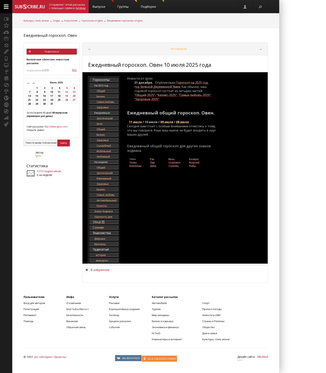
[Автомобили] (6, 32)
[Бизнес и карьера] (6, 38)
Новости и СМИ (211, 315)
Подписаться (52, 51)
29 (36, 103)
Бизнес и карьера (162, 321)
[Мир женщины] (6, 52)
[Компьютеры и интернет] (6, 65)
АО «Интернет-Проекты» (50, 357)
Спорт (206, 303)
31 (51, 103)
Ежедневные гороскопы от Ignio (125, 20)
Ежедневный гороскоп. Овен (50, 35)
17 (51, 95)
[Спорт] (6, 98)
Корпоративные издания (124, 309)
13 (74, 92)
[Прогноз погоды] (6, 91)
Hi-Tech (156, 333)
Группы (122, 7)
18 (59, 95)
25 (59, 99)
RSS (74, 70)
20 (74, 95)
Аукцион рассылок (120, 321)
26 (66, 99)
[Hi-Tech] (6, 58)
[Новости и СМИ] (6, 78)
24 (51, 99)
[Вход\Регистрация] (245, 6)
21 (29, 99)
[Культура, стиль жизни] (6, 71)
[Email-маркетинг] (6, 124)
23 (44, 99)
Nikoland (262, 356)
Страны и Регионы (213, 321)
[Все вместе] (6, 19)
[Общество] (6, 85)
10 (51, 92)
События (114, 327)
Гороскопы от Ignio (92, 20)
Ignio (38, 155)
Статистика (37, 165)
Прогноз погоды (212, 309)
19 (66, 95)
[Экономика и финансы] (6, 118)
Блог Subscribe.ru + (77, 309)
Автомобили (159, 303)
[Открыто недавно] (6, 25)
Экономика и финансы (165, 327)
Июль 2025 (56, 82)
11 (59, 92)
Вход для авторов (34, 303)
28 (29, 103)
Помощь (29, 321)
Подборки (148, 7)
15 (36, 95)
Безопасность (74, 315)
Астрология (70, 20)
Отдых (56, 20)
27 (74, 99)
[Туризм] (6, 111)
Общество (208, 327)
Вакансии (72, 321)
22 (36, 99)
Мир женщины (160, 315)
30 (44, 103)
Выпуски (98, 7)
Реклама (114, 303)
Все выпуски (179, 49)
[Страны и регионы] (6, 104)
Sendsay (114, 315)
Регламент (30, 315)
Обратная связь (76, 327)
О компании (73, 303)
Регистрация (31, 309)
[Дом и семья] (6, 45)
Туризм (156, 309)
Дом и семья (209, 333)
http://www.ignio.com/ (56, 126)
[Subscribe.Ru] (29, 6)
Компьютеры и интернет (167, 339)
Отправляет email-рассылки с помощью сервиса (67, 6)
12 (66, 92)
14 (29, 95)
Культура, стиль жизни (36, 20)
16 (44, 95)
